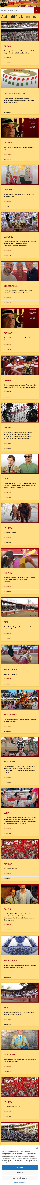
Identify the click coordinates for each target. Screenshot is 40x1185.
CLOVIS (7, 380)
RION (6, 622)
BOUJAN (8, 190)
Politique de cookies (19, 1182)
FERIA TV (8, 573)
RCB (6, 479)
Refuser (20, 1173)
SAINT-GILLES (10, 714)
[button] (37, 1148)
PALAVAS (8, 427)
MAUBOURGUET (11, 669)
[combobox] (17, 10)
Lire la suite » (8, 58)
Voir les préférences (20, 1178)
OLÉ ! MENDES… (11, 286)
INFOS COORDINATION (14, 93)
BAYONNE (8, 237)
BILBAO (7, 46)
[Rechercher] (37, 10)
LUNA (6, 813)
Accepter (20, 1167)
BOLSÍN (7, 909)
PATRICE (8, 142)
